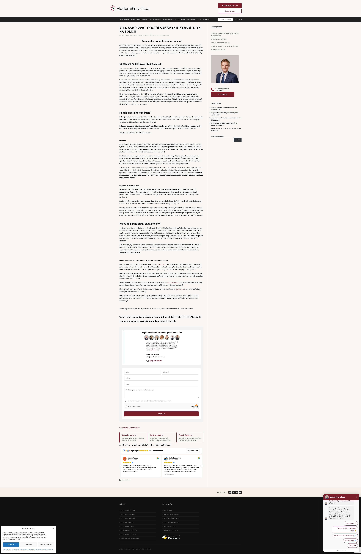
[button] (53, 528)
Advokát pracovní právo (128, 518)
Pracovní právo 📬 (350, 540)
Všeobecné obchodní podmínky (130, 538)
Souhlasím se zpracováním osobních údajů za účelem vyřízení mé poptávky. (149, 401)
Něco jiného (352, 545)
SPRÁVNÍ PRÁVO (180, 19)
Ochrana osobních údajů (128, 510)
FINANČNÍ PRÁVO (191, 19)
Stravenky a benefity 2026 (219, 39)
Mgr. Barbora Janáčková (142, 35)
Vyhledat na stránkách (217, 136)
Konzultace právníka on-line (172, 518)
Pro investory (146, 19)
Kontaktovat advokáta (230, 6)
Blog (199, 19)
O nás (138, 19)
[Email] (240, 492)
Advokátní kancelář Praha (128, 534)
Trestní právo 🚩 (351, 523)
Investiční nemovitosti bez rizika (220, 42)
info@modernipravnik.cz (155, 357)
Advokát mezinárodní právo (129, 530)
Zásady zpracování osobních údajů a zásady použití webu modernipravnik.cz (32, 550)
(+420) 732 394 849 (222, 88)
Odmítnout (28, 544)
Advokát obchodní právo (128, 514)
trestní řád (161, 264)
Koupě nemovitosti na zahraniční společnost (224, 46)
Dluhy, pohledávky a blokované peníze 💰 (346, 529)
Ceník (133, 19)
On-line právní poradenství (171, 522)
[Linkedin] (237, 19)
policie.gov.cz (180, 289)
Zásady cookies (7, 550)
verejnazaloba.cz (173, 282)
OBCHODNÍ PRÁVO (168, 19)
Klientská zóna (230, 11)
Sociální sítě (221, 492)
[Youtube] (240, 19)
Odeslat (161, 414)
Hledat (238, 140)
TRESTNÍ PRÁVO (126, 480)
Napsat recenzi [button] (193, 451)
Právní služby (124, 19)
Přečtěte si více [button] (128, 474)
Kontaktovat (222, 94)
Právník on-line (168, 510)
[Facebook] (234, 19)
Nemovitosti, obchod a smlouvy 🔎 (345, 535)
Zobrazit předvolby (46, 544)
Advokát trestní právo (127, 522)
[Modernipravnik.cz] (168, 8)
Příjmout (11, 544)
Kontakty (206, 19)
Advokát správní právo (127, 526)
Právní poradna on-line (218, 49)
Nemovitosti (157, 19)
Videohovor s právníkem (171, 530)
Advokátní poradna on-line (171, 514)
